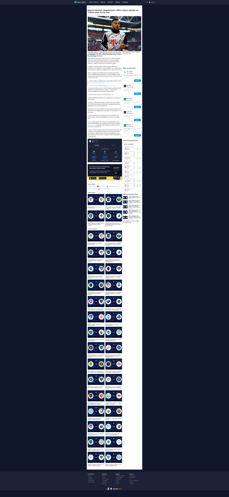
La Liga (117, 482)
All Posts (104, 475)
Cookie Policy (91, 480)
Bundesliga (102, 186)
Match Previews (93, 2)
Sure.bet (131, 482)
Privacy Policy (91, 482)
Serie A (117, 480)
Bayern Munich (91, 186)
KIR (130, 478)
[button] (152, 2)
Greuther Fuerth (92, 188)
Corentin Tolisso (112, 186)
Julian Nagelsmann (105, 188)
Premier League (119, 477)
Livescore (110, 2)
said (112, 94)
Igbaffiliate (132, 477)
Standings (125, 2)
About (89, 475)
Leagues (117, 2)
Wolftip (131, 483)
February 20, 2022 (110, 85)
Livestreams (104, 480)
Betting (103, 2)
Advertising (90, 478)
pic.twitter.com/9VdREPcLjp (97, 82)
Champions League (120, 475)
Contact (90, 477)
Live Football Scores (134, 480)
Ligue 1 (117, 483)
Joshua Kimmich (91, 125)
